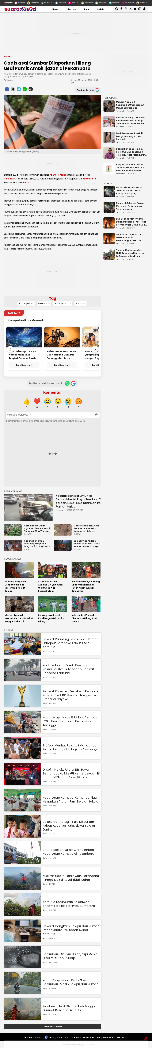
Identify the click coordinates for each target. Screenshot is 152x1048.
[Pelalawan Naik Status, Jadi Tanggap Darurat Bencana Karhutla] (22, 1019)
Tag (52, 298)
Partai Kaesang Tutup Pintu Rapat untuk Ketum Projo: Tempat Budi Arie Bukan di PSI (131, 120)
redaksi (28, 1037)
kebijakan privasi (105, 1037)
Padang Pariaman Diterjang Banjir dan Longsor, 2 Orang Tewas (37, 544)
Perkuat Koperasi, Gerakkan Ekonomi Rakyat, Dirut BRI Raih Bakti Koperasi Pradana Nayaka (70, 695)
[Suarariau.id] (20, 10)
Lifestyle (71, 9)
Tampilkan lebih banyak (52, 1026)
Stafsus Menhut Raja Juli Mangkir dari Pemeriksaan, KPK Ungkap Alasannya (70, 747)
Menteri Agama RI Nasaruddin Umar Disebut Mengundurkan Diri (130, 104)
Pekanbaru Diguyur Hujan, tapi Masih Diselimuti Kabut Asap (70, 956)
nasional (120, 111)
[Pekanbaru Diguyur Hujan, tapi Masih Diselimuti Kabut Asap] (22, 966)
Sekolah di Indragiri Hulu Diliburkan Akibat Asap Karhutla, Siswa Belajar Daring (69, 825)
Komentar (52, 392)
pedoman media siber (83, 1037)
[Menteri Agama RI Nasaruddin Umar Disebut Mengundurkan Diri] (109, 110)
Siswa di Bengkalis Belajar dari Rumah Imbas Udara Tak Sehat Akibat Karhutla (71, 930)
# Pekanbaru (44, 303)
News (55, 9)
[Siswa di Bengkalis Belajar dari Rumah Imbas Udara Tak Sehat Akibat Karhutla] (22, 940)
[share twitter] (13, 90)
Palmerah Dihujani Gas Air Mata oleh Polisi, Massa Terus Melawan (130, 206)
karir (67, 1037)
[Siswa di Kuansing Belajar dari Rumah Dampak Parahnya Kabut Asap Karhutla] (22, 653)
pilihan (107, 183)
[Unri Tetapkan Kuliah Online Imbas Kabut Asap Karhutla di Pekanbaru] (22, 862)
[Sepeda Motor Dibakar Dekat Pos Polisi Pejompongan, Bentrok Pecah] (109, 243)
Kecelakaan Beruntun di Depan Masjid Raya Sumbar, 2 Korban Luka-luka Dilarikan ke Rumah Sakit (78, 501)
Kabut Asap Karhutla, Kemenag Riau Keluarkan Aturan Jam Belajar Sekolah (71, 799)
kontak (38, 1037)
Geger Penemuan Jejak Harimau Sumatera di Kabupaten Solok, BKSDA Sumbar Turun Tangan (86, 528)
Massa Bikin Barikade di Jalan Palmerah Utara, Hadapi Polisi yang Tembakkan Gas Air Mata (130, 190)
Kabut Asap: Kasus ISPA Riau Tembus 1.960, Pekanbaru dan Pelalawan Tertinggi (70, 721)
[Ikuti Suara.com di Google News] (73, 383)
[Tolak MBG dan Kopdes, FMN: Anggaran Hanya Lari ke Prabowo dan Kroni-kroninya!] (109, 258)
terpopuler (110, 98)
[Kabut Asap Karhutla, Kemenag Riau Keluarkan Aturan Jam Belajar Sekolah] (22, 810)
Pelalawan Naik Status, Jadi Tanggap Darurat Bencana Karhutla (70, 1008)
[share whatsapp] (25, 90)
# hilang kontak (26, 303)
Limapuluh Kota (87, 178)
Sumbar (25, 182)
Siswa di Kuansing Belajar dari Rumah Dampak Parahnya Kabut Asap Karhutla (71, 643)
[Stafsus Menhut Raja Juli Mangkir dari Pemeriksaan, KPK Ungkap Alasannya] (22, 758)
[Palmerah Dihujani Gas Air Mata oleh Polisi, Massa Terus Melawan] (109, 211)
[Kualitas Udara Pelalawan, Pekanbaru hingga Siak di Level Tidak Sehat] (22, 888)
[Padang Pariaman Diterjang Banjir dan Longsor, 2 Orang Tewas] (13, 549)
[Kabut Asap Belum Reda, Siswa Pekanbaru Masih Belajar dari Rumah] (22, 993)
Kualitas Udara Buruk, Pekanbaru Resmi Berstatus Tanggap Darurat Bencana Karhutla (68, 669)
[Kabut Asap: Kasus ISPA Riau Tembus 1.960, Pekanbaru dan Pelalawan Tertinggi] (22, 732)
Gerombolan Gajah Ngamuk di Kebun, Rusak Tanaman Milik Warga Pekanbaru (37, 528)
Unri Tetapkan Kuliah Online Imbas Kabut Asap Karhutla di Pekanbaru (68, 852)
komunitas (120, 174)
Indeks (100, 9)
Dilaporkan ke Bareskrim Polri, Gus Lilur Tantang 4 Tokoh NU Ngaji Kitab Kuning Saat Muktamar (131, 151)
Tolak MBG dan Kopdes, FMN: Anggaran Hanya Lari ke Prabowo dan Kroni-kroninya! (130, 253)
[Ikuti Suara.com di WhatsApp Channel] (67, 383)
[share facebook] (7, 90)
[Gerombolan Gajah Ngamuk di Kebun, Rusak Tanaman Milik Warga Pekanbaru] (13, 534)
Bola (86, 9)
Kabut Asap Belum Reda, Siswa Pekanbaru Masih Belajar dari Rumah (70, 982)
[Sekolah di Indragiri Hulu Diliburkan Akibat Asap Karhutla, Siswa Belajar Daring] (22, 836)
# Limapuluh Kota (63, 303)
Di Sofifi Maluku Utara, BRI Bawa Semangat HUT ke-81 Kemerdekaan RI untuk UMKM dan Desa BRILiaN (71, 773)
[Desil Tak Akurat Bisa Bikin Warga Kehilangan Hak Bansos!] (109, 141)
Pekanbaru (10, 178)
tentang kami (55, 1037)
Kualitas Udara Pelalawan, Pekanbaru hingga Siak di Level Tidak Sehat (71, 878)
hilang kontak (57, 174)
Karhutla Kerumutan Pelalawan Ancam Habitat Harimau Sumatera (69, 904)
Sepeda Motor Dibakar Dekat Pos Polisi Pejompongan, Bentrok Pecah (128, 237)
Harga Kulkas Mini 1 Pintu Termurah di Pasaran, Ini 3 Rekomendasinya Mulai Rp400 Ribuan (130, 167)
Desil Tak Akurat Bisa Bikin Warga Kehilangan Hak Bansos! (130, 136)
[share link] (31, 90)
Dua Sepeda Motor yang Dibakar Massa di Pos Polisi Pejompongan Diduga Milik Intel (131, 221)
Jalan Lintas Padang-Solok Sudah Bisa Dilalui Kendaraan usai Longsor (87, 544)
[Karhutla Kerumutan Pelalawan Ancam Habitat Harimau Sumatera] (22, 914)
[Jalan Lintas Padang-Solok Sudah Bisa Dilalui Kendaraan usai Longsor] (63, 549)
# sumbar (80, 303)
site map (121, 1037)
